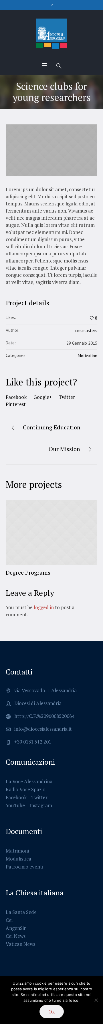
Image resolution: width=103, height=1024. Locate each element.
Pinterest (16, 404)
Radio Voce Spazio (25, 789)
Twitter (67, 397)
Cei (9, 920)
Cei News (15, 936)
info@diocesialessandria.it (43, 729)
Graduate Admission (56, 572)
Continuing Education (51, 427)
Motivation (87, 355)
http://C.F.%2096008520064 (44, 716)
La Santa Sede (21, 912)
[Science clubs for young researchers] (51, 150)
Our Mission (64, 449)
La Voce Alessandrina (29, 781)
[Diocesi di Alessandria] (51, 33)
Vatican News (20, 944)
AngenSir (16, 928)
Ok (51, 1011)
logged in (44, 607)
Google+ (42, 397)
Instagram (40, 805)
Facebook (16, 397)
